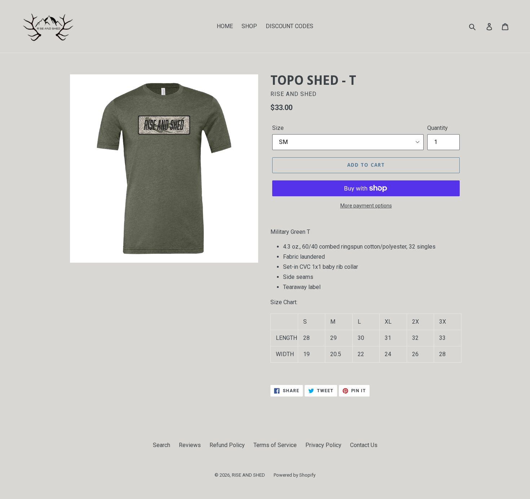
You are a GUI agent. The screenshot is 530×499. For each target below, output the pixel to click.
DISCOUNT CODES (289, 26)
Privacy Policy (323, 445)
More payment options (366, 206)
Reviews (190, 445)
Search (161, 445)
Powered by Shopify (294, 475)
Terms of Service (275, 445)
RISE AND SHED (248, 475)
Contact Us (363, 445)
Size (278, 127)
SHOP (249, 26)
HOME (225, 26)
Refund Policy (227, 445)
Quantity (437, 127)
